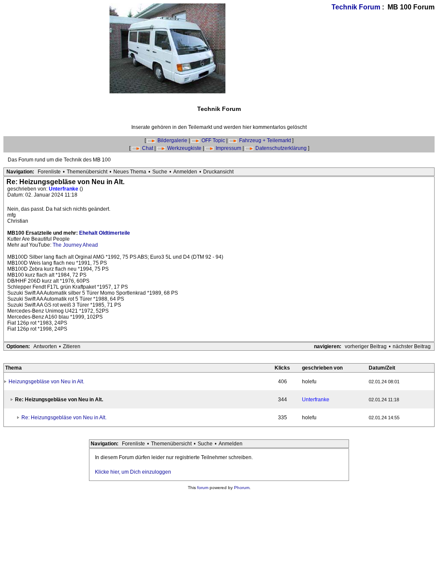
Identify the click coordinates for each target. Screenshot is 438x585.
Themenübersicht (87, 172)
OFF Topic (213, 140)
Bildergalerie (172, 140)
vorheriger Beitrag (366, 346)
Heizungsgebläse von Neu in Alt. (46, 382)
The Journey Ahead (75, 245)
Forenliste (49, 172)
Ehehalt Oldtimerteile (104, 233)
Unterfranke (64, 189)
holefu (309, 382)
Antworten (45, 346)
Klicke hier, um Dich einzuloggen (133, 472)
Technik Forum (355, 7)
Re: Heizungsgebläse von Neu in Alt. (64, 418)
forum (202, 487)
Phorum (241, 487)
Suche (159, 172)
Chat (147, 148)
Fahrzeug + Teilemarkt (265, 140)
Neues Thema (129, 172)
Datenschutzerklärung (281, 148)
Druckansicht (218, 172)
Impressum (228, 148)
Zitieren (71, 346)
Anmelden (185, 172)
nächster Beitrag (412, 346)
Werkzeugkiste (184, 148)
